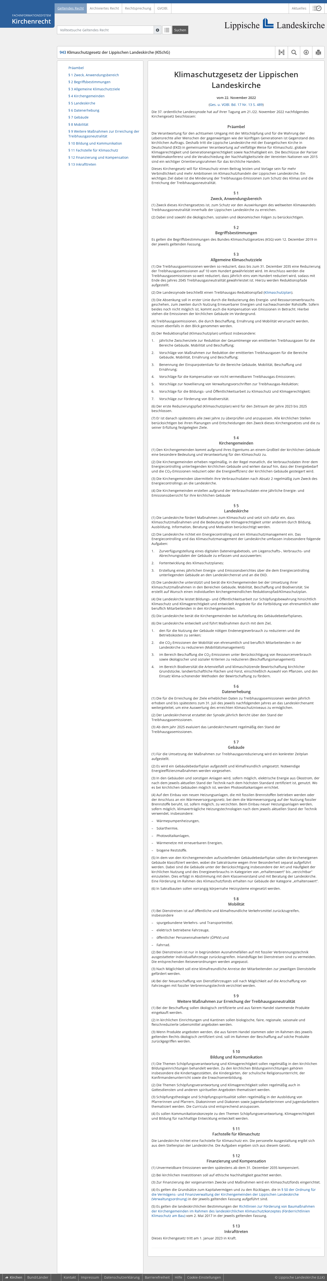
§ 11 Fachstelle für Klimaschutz (93, 150)
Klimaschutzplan (278, 292)
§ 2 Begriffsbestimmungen (89, 82)
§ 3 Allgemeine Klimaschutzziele (94, 89)
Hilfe (178, 1277)
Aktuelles (299, 8)
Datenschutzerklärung (122, 1277)
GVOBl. (162, 8)
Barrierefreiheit (157, 1277)
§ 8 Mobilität (78, 124)
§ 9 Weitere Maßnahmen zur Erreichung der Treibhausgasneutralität (103, 133)
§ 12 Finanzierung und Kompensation (98, 157)
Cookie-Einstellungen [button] (204, 1277)
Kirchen (16, 1277)
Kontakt (70, 1277)
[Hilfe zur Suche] (157, 30)
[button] (317, 8)
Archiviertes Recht (104, 8)
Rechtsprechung (138, 8)
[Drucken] (318, 52)
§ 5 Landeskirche (81, 103)
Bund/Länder (37, 1277)
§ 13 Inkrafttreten (82, 164)
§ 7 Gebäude (78, 117)
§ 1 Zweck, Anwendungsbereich (93, 75)
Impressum (90, 1277)
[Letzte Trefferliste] (166, 30)
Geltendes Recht (70, 8)
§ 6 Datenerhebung (83, 110)
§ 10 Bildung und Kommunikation (95, 143)
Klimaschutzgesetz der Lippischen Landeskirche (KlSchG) (115, 52)
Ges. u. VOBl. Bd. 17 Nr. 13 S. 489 (236, 104)
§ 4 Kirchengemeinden (86, 96)
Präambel (76, 67)
